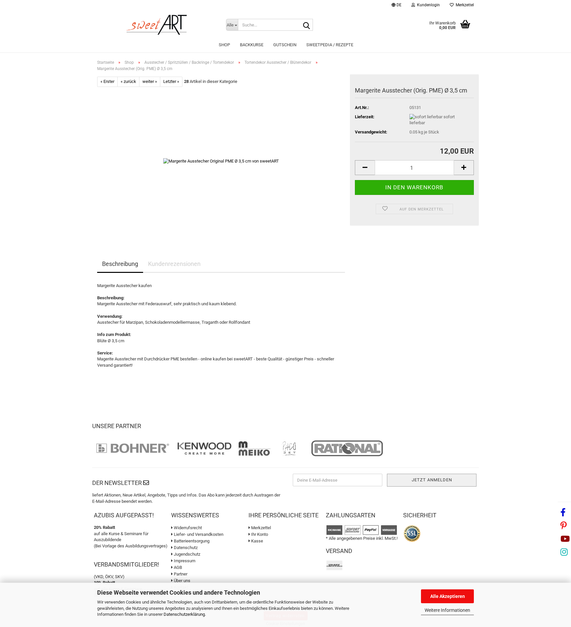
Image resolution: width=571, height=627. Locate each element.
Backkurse (251, 44)
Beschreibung (120, 263)
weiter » (149, 81)
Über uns (181, 580)
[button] (396, 6)
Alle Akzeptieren (447, 596)
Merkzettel (464, 5)
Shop (224, 44)
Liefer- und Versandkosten (198, 534)
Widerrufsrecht (187, 527)
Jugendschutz (186, 554)
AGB (177, 567)
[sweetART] (156, 25)
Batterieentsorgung (191, 540)
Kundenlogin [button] (427, 5)
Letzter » (171, 81)
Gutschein (284, 44)
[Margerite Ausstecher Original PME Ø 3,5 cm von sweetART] (221, 160)
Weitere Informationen (447, 610)
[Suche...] (306, 25)
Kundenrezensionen (174, 263)
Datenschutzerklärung (184, 614)
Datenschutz (185, 547)
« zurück (128, 81)
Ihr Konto (259, 534)
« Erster (107, 81)
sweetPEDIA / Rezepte (329, 44)
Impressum (184, 560)
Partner (180, 574)
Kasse (256, 540)
